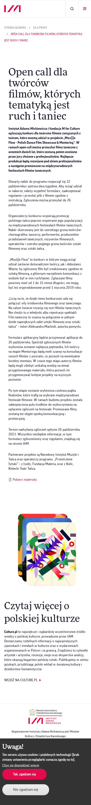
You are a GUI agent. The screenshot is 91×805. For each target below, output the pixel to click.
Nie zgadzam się (25, 789)
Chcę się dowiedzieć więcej (20, 765)
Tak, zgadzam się (24, 774)
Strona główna (15, 27)
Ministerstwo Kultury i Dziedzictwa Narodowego (45, 712)
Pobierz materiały (25, 479)
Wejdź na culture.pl (21, 680)
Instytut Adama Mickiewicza (44, 721)
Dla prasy (40, 27)
